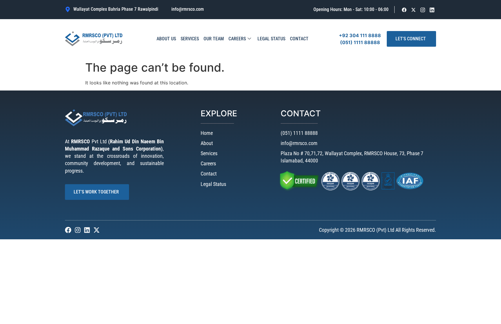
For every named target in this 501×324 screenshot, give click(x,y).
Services (190, 38)
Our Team (214, 38)
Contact (299, 38)
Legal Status (271, 38)
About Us (166, 38)
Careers (237, 38)
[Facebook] (404, 10)
